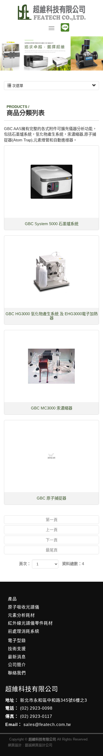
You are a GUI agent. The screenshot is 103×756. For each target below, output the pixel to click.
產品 (12, 599)
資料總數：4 (73, 563)
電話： (12, 708)
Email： (13, 724)
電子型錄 (17, 640)
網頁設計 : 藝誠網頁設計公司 (30, 745)
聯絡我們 (17, 673)
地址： (12, 700)
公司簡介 (17, 665)
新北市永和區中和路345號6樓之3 (53, 700)
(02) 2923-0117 (36, 716)
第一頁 (52, 519)
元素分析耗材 (21, 615)
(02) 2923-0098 (36, 708)
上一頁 (52, 529)
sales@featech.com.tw (47, 724)
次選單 (17, 85)
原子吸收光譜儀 (23, 607)
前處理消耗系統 (23, 631)
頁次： (25, 563)
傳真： (12, 716)
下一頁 (52, 540)
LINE (65, 27)
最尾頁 (52, 550)
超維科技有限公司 (51, 12)
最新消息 (17, 657)
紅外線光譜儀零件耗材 (30, 623)
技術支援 (17, 648)
